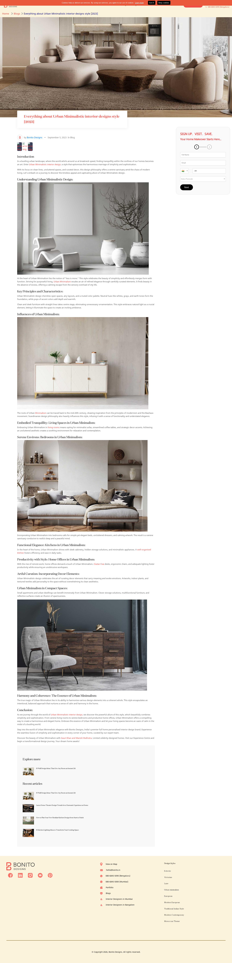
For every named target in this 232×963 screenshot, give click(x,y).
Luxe (166, 883)
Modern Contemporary (174, 915)
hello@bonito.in (113, 870)
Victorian (168, 877)
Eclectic (167, 871)
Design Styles (169, 863)
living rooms (53, 427)
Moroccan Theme (172, 921)
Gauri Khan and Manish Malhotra (76, 738)
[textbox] (184, 171)
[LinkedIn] (20, 875)
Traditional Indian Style (174, 908)
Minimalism (40, 413)
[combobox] (184, 171)
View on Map (111, 864)
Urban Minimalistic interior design (45, 164)
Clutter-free (99, 564)
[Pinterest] (50, 875)
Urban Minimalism (62, 281)
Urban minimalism (171, 889)
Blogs (108, 893)
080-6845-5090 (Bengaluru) (118, 875)
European (168, 896)
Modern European (172, 902)
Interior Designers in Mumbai (119, 899)
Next (186, 187)
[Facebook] (10, 875)
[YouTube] (40, 875)
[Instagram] (30, 875)
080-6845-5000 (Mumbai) (117, 881)
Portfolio (109, 887)
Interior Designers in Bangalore (120, 904)
